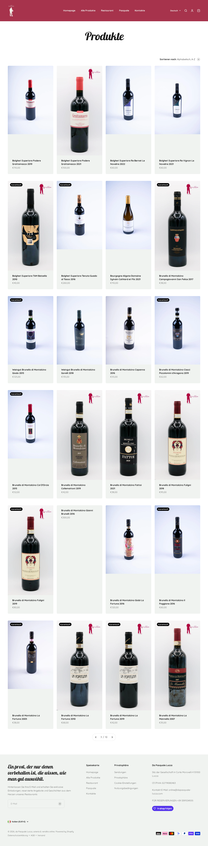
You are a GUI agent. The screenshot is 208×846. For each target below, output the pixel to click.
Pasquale (124, 10)
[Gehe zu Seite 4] (112, 737)
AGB (33, 835)
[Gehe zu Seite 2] (95, 737)
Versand (41, 835)
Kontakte (140, 10)
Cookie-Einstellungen (125, 783)
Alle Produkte (88, 10)
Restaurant (107, 10)
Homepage (69, 10)
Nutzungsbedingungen (126, 788)
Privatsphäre (121, 777)
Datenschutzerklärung (18, 835)
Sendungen (120, 772)
